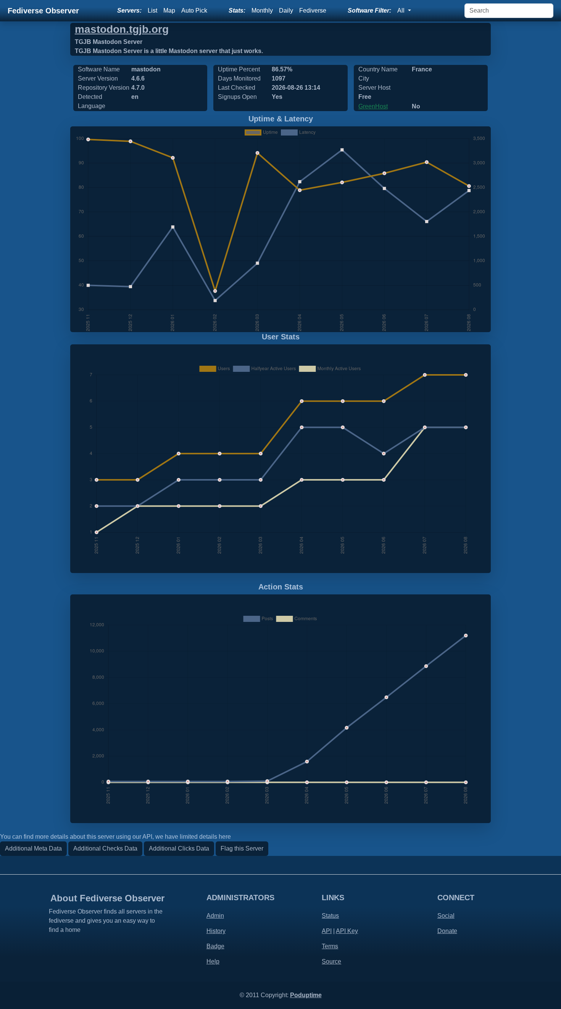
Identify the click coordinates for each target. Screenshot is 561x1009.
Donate (447, 931)
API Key (347, 931)
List (152, 10)
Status (330, 915)
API (327, 931)
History (216, 931)
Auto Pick (194, 10)
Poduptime (306, 995)
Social (446, 915)
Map (169, 10)
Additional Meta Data (33, 848)
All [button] (401, 10)
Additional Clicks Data (179, 848)
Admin (215, 915)
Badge (215, 946)
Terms (330, 946)
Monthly (262, 10)
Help (212, 961)
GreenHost (373, 106)
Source (331, 961)
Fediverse (312, 10)
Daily (286, 10)
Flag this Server (242, 848)
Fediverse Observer (43, 10)
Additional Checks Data (105, 848)
